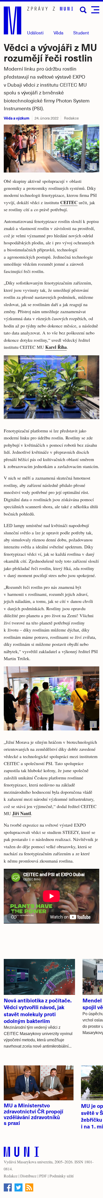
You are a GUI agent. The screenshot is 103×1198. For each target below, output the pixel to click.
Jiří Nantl (21, 813)
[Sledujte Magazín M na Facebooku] (8, 1187)
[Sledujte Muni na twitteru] (18, 1187)
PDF (43, 1175)
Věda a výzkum (16, 118)
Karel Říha (56, 347)
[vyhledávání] (83, 10)
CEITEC (69, 202)
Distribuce (28, 1175)
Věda (59, 32)
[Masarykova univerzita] (21, 1153)
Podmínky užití (62, 1175)
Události (35, 32)
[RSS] (29, 1187)
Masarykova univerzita (34, 1161)
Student (81, 32)
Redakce (11, 1175)
